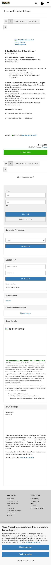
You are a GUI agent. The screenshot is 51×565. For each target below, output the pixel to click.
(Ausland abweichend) (28, 135)
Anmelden (25, 246)
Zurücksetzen (25, 219)
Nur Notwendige (25, 554)
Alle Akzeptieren (25, 547)
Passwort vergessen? (12, 287)
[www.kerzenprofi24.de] (4, 3)
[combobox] (20, 21)
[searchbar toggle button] (36, 3)
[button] (6, 21)
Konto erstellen (10, 284)
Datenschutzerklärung (33, 542)
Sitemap (8, 300)
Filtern (25, 214)
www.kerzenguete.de (27, 457)
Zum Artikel (26, 152)
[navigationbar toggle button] (48, 3)
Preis (7, 191)
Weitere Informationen (25, 560)
